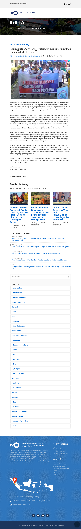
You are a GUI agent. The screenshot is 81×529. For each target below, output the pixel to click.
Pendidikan (15, 393)
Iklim (13, 316)
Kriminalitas (16, 359)
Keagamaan (16, 340)
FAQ (54, 472)
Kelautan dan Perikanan (20, 345)
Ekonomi (15, 307)
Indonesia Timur (17, 331)
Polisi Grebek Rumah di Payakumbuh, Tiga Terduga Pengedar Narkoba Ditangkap (39, 260)
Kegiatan (56, 474)
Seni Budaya (16, 407)
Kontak (55, 470)
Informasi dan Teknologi (20, 336)
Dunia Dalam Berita (18, 302)
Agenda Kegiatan (59, 466)
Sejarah (55, 447)
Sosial (14, 426)
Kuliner (14, 364)
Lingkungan (16, 369)
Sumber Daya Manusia (60, 453)
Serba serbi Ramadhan (20, 421)
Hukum (14, 312)
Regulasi (55, 462)
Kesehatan (15, 350)
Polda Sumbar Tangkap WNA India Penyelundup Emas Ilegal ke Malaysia (61, 213)
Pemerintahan (17, 388)
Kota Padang (23, 44)
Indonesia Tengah (18, 326)
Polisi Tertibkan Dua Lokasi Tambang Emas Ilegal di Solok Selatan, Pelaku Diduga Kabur (40, 213)
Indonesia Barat (17, 321)
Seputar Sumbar (17, 416)
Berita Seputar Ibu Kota (20, 297)
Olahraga (15, 378)
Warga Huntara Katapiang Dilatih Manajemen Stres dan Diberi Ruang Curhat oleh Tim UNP (41, 267)
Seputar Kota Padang (32, 56)
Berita (12, 44)
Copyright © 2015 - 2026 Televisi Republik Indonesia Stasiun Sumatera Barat (40, 525)
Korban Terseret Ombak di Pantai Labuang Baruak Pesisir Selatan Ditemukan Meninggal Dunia (19, 215)
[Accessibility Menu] (77, 524)
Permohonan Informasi (61, 468)
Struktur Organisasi (59, 451)
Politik (14, 402)
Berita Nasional (17, 293)
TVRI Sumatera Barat (17, 56)
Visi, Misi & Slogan (59, 449)
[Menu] (69, 13)
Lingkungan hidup (18, 374)
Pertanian (15, 397)
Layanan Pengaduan (60, 464)
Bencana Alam (17, 288)
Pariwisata (15, 383)
